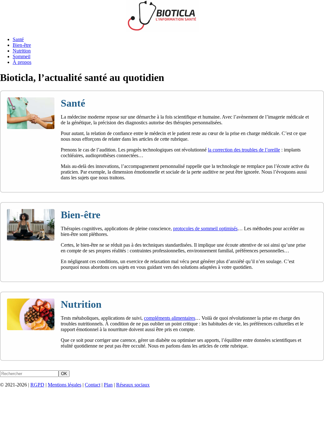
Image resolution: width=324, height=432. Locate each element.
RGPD (37, 384)
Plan (108, 384)
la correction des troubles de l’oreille (244, 149)
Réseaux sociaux (133, 384)
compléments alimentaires (169, 318)
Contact (92, 384)
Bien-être (22, 45)
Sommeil (21, 56)
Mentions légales (64, 384)
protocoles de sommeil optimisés (205, 228)
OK (64, 373)
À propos (22, 62)
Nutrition (22, 50)
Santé (18, 39)
